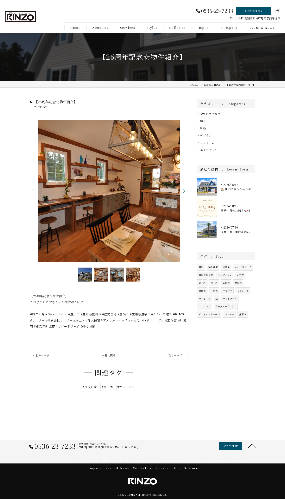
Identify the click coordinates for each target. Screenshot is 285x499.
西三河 (214, 282)
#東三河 (107, 387)
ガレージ (229, 314)
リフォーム (207, 143)
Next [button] (183, 191)
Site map (192, 468)
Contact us (253, 11)
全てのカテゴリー (212, 114)
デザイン (206, 135)
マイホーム (205, 298)
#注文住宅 (90, 387)
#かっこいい (126, 387)
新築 (203, 128)
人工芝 (240, 275)
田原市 (214, 290)
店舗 (201, 267)
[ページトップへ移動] (252, 446)
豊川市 (238, 282)
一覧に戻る (109, 355)
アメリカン (204, 306)
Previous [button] (34, 191)
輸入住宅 (213, 267)
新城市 (226, 282)
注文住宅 (227, 290)
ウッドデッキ (230, 298)
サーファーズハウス (225, 306)
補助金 (226, 267)
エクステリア (209, 150)
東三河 (202, 282)
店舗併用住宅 (206, 275)
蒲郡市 (242, 314)
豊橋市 (202, 290)
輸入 (203, 121)
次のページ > (176, 355)
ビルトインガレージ (209, 314)
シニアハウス (225, 275)
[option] (108, 191)
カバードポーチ (243, 267)
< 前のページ (41, 355)
